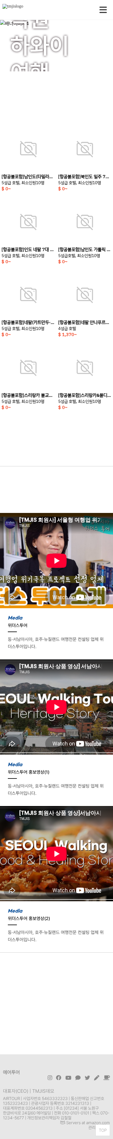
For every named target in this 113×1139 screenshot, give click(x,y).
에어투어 (11, 1072)
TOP (103, 1130)
